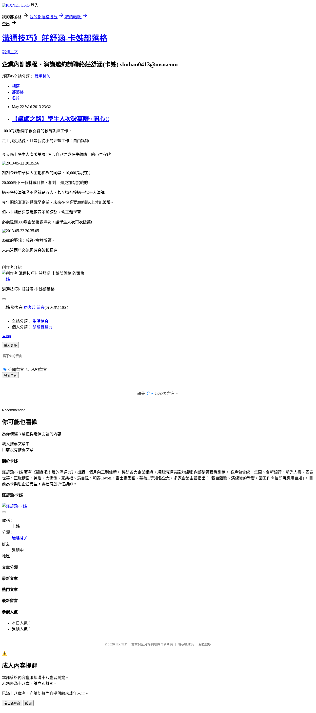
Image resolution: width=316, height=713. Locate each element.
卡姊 (6, 279)
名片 (16, 98)
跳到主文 (10, 52)
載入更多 (10, 345)
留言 (40, 307)
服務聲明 (204, 644)
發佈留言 (10, 375)
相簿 (16, 86)
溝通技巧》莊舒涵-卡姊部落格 (54, 38)
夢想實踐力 (42, 327)
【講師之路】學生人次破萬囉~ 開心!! (60, 119)
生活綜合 (40, 321)
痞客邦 (30, 307)
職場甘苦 (42, 76)
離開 (28, 703)
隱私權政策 (186, 644)
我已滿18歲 (12, 703)
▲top (6, 336)
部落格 (18, 92)
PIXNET (121, 644)
